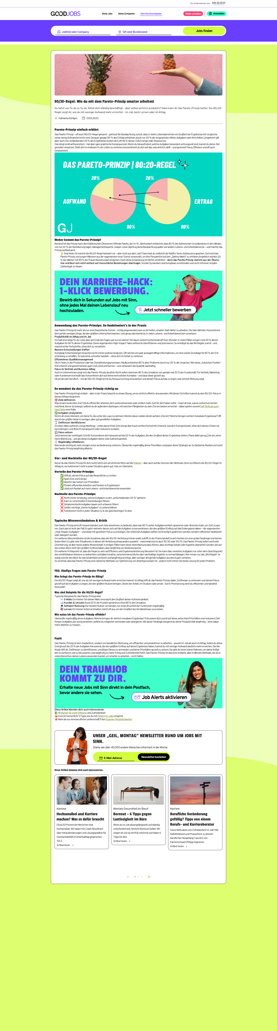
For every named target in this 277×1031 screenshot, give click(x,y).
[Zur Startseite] (65, 13)
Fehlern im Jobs (105, 716)
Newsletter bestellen (153, 757)
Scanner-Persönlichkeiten (119, 719)
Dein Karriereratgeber (151, 13)
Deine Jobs (107, 13)
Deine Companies (126, 13)
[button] (135, 876)
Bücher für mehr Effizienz (73, 713)
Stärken (137, 463)
